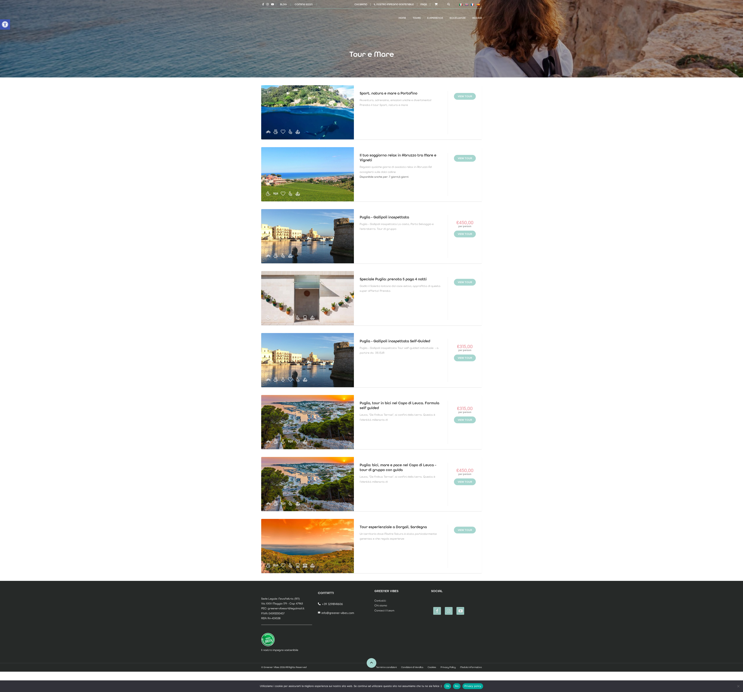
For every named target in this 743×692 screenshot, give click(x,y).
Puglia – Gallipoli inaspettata (384, 217)
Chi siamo (360, 4)
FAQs (423, 4)
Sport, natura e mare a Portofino (388, 93)
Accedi (477, 17)
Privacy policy (472, 686)
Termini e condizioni (386, 667)
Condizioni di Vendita (412, 667)
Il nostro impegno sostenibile (394, 4)
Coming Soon (304, 4)
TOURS (417, 17)
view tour (465, 96)
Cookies (432, 667)
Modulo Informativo (471, 667)
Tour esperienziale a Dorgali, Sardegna (393, 527)
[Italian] (460, 4)
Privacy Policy (448, 667)
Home (402, 17)
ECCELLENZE (458, 17)
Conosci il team (384, 610)
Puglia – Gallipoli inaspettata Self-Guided (395, 341)
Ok (447, 686)
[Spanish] (478, 4)
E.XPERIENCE (435, 17)
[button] (5, 24)
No (457, 686)
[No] (738, 686)
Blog (283, 4)
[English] (466, 4)
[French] (472, 4)
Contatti (380, 600)
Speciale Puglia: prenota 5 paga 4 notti (393, 279)
